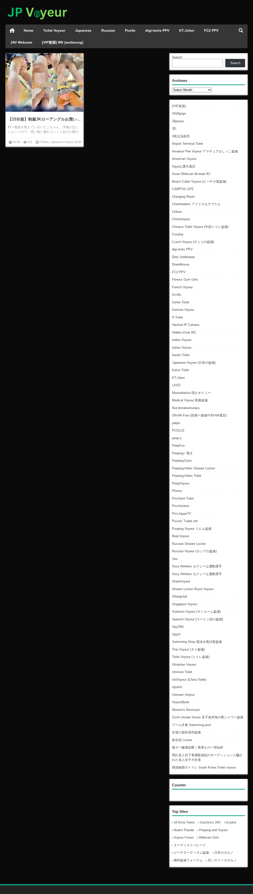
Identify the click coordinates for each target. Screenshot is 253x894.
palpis (176, 423)
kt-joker (231, 822)
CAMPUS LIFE (183, 189)
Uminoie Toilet (182, 672)
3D (174, 128)
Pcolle (130, 30)
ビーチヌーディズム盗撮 (191, 852)
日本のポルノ (223, 852)
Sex (175, 559)
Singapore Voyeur (184, 604)
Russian (108, 30)
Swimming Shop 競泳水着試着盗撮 (197, 642)
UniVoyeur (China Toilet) (189, 679)
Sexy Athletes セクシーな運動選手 (197, 566)
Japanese (83, 30)
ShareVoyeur (181, 581)
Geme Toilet (180, 302)
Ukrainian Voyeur (184, 664)
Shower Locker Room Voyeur (192, 589)
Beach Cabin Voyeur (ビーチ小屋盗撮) (199, 181)
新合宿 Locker (182, 740)
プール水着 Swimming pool (191, 725)
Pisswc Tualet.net (185, 521)
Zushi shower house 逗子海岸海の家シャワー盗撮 (207, 717)
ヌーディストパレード (190, 845)
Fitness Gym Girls (185, 279)
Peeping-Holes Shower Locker (193, 468)
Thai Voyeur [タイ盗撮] (188, 649)
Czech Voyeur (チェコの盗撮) (193, 242)
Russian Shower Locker (189, 544)
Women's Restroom (186, 710)
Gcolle (176, 294)
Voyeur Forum (184, 837)
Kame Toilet (180, 370)
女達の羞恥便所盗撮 (186, 732)
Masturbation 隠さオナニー (191, 393)
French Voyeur (182, 287)
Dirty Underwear (183, 257)
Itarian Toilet (181, 355)
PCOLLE (178, 430)
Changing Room (183, 196)
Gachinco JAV (210, 822)
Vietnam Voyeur (183, 695)
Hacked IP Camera (185, 325)
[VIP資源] (179, 106)
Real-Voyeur (180, 536)
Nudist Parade (184, 830)
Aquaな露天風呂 (183, 166)
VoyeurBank (180, 702)
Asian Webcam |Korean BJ (191, 174)
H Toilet (177, 317)
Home (28, 30)
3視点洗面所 (181, 136)
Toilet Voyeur (54, 30)
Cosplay (178, 234)
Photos (177, 491)
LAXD (176, 385)
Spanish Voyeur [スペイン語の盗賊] (197, 619)
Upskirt (177, 687)
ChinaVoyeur (181, 219)
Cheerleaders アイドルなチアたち (196, 204)
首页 (12, 30)
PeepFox (178, 445)
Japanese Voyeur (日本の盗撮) (194, 362)
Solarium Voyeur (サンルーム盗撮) (196, 611)
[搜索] (241, 30)
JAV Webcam (21, 42)
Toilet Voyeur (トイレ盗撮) (191, 657)
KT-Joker (186, 30)
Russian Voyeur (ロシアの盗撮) (194, 551)
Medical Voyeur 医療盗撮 (190, 400)
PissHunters (181, 506)
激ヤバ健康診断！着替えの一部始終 (197, 747)
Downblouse (180, 264)
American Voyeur (184, 159)
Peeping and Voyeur (213, 830)
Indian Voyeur (181, 340)
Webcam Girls (209, 837)
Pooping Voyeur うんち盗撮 (191, 529)
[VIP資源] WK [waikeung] (62, 42)
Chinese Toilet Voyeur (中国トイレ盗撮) (200, 227)
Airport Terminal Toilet (187, 143)
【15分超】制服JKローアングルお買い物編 (44, 119)
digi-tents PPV (157, 30)
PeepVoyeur (180, 483)
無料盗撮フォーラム (188, 860)
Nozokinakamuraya (185, 408)
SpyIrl (176, 634)
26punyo (178, 121)
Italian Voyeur (181, 347)
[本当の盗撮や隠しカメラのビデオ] (37, 6)
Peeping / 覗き (182, 453)
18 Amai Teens (184, 822)
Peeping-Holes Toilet (186, 476)
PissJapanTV (181, 513)
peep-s (177, 438)
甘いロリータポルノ (222, 860)
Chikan (177, 212)
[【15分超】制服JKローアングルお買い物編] (44, 82)
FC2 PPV (211, 30)
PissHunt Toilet (183, 498)
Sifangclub (179, 596)
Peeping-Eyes (182, 460)
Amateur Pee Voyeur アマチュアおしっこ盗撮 (205, 151)
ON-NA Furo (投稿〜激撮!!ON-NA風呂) (199, 415)
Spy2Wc (178, 626)
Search (177, 57)
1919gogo (179, 113)
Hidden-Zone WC (184, 332)
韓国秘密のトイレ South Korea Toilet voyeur (204, 767)
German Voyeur (183, 310)
